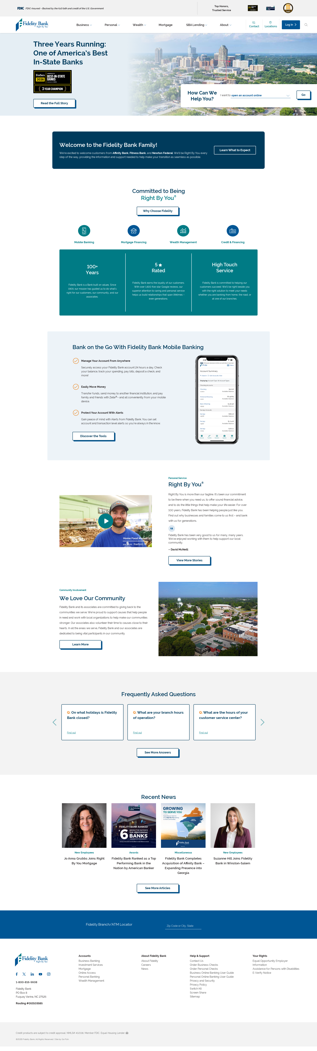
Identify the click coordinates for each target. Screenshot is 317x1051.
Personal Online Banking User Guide (212, 976)
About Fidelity (149, 960)
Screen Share (198, 992)
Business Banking (89, 960)
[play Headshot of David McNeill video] (105, 521)
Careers (146, 964)
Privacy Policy (198, 984)
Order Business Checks (204, 964)
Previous (54, 722)
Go (303, 94)
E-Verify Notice (262, 972)
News (144, 968)
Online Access (87, 972)
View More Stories (189, 560)
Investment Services (91, 964)
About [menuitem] (224, 24)
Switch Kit (196, 988)
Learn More (80, 644)
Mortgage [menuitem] (166, 24)
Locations (271, 26)
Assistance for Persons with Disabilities (276, 968)
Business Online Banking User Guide (212, 972)
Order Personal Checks (204, 968)
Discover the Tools (93, 436)
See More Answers (158, 752)
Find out (71, 732)
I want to (225, 95)
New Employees (84, 852)
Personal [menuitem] (111, 24)
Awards (133, 852)
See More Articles (157, 888)
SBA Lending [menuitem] (195, 24)
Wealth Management (91, 980)
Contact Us (196, 960)
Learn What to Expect (235, 150)
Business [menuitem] (82, 24)
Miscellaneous (183, 852)
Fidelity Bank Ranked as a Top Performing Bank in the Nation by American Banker (134, 863)
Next (262, 722)
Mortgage (85, 968)
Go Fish (65, 1039)
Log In (289, 24)
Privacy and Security (202, 980)
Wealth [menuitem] (138, 24)
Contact (254, 26)
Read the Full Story (54, 103)
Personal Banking (89, 976)
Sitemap (195, 996)
